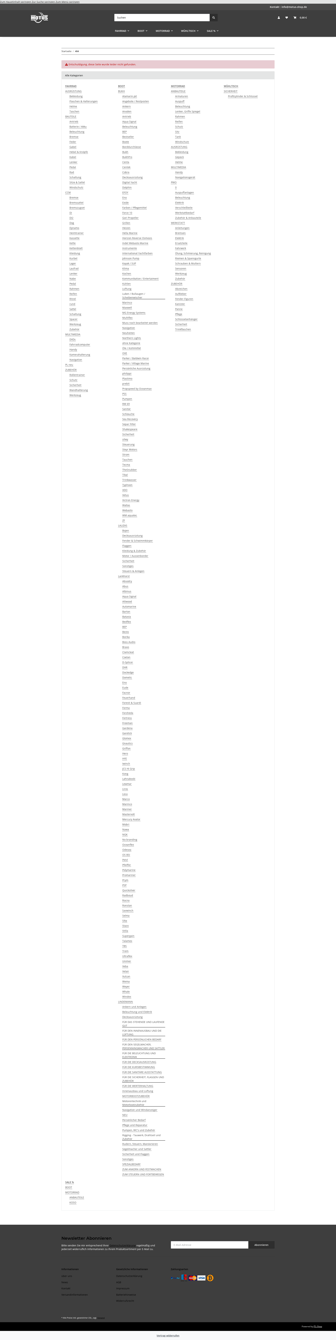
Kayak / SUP (129, 263)
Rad (71, 172)
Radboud (127, 895)
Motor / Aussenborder (135, 555)
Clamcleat (128, 652)
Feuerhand (128, 697)
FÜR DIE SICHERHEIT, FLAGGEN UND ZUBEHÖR (143, 1078)
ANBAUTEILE (178, 91)
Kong (125, 773)
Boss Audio (128, 642)
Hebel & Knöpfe (78, 152)
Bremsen (180, 233)
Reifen (73, 293)
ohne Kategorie (131, 343)
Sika (124, 920)
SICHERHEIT (230, 91)
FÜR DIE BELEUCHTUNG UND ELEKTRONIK (139, 1055)
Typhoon (127, 485)
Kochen (126, 273)
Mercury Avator (131, 819)
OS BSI (126, 854)
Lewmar (127, 783)
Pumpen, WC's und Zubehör (138, 1130)
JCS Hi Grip (128, 768)
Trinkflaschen (183, 329)
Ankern (126, 106)
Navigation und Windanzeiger (139, 1109)
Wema (126, 981)
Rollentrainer (77, 374)
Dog (71, 222)
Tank (178, 136)
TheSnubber (129, 469)
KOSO (72, 1202)
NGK (125, 834)
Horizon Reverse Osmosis (137, 238)
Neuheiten (128, 333)
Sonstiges (128, 566)
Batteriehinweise (126, 1294)
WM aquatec (129, 515)
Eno (124, 197)
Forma (126, 707)
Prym (125, 880)
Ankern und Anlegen (134, 1006)
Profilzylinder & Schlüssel (243, 96)
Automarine (129, 606)
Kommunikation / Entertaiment (140, 278)
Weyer (126, 986)
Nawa (125, 829)
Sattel (72, 309)
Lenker (73, 162)
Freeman (127, 723)
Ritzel (72, 298)
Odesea (126, 849)
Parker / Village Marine (135, 363)
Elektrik (179, 202)
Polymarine (128, 870)
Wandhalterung (78, 390)
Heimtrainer (76, 233)
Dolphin (127, 187)
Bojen (125, 530)
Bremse (73, 136)
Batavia (126, 616)
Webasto (127, 510)
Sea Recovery (130, 419)
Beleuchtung (76, 131)
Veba (125, 966)
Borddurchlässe (131, 147)
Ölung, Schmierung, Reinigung (193, 253)
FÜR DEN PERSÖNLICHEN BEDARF (141, 1039)
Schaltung (75, 177)
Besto (125, 631)
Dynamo (74, 228)
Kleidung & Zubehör (134, 550)
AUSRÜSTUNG (73, 91)
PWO (174, 182)
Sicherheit (75, 385)
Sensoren (180, 268)
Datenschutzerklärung (123, 1245)
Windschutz (76, 187)
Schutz (73, 380)
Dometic (127, 677)
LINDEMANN (125, 1001)
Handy (73, 349)
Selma (126, 915)
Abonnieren (261, 1245)
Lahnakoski (128, 778)
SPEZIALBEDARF (131, 1164)
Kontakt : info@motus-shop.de (288, 7)
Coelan (126, 657)
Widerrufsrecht (125, 1300)
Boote (125, 141)
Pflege (178, 314)
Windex (126, 996)
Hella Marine (129, 233)
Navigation (75, 359)
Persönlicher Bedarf (134, 1120)
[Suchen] (214, 17)
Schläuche (128, 414)
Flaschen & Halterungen (83, 101)
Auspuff (179, 101)
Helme (73, 106)
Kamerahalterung (79, 354)
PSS (124, 393)
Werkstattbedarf (184, 212)
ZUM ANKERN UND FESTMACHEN (141, 1169)
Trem (125, 951)
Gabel (72, 147)
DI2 (71, 217)
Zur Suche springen (44, 1)
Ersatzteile (181, 243)
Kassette (74, 238)
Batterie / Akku (78, 126)
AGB (118, 1282)
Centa (125, 162)
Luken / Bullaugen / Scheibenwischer (133, 295)
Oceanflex (128, 844)
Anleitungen (182, 228)
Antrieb (73, 121)
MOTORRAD (72, 1192)
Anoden (126, 111)
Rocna (126, 900)
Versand (101, 1317)
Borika (126, 637)
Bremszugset (77, 207)
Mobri (125, 824)
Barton (126, 611)
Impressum (123, 1288)
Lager (72, 263)
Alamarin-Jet (129, 96)
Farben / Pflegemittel (134, 207)
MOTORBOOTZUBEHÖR (136, 1096)
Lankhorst (124, 576)
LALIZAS (122, 525)
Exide (125, 202)
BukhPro (127, 157)
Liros (125, 789)
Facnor (126, 692)
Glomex (126, 738)
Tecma (126, 464)
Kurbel (73, 258)
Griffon (126, 748)
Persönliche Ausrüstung (136, 368)
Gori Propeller (130, 217)
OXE (124, 353)
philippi (126, 373)
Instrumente (129, 248)
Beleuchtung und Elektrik (137, 1011)
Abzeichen (181, 288)
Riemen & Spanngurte (188, 258)
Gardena (127, 728)
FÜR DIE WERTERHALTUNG (137, 1086)
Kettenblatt (76, 248)
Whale (126, 991)
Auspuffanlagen (184, 192)
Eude (125, 687)
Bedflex (126, 621)
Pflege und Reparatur (134, 1125)
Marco (126, 799)
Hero (125, 753)
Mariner (127, 809)
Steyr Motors (129, 449)
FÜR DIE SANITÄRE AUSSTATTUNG (142, 1072)
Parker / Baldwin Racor (135, 358)
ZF (123, 520)
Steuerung (128, 444)
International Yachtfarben (137, 253)
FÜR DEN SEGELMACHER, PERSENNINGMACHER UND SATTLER (143, 1046)
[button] (279, 18)
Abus (125, 586)
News (64, 1282)
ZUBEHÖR (71, 369)
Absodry (127, 581)
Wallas (126, 505)
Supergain (128, 935)
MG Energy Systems (133, 312)
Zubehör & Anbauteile (188, 217)
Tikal (125, 474)
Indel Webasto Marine (135, 243)
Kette (72, 243)
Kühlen (126, 283)
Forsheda (127, 713)
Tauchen (127, 459)
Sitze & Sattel (77, 182)
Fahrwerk (180, 248)
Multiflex (127, 317)
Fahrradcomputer (79, 344)
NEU (124, 1115)
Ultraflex (127, 956)
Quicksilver (128, 890)
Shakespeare (129, 429)
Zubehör (74, 329)
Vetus (125, 495)
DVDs (72, 339)
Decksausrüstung (132, 177)
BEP (124, 131)
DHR (124, 667)
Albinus (126, 591)
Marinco (127, 302)
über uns (66, 1276)
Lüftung (126, 288)
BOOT (68, 1187)
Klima (125, 268)
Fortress (127, 718)
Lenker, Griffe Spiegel (187, 111)
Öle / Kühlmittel (131, 348)
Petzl (125, 859)
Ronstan (127, 905)
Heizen (126, 228)
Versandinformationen (74, 1294)
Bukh (125, 152)
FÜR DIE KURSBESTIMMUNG (138, 1067)
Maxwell (127, 307)
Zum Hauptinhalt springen (16, 1)
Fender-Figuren (184, 298)
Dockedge (128, 672)
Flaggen (126, 545)
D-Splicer (127, 662)
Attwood (127, 601)
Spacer (73, 319)
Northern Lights (131, 338)
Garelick (127, 733)
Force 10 (127, 212)
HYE (124, 758)
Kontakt (65, 1288)
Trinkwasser (129, 479)
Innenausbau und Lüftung (137, 1091)
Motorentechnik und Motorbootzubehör (134, 1102)
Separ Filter (129, 424)
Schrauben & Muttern (188, 263)
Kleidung (74, 253)
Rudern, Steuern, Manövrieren (140, 1144)
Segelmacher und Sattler (136, 1149)
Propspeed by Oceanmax (137, 388)
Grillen (126, 222)
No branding (129, 839)
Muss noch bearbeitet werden (140, 322)
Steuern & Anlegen (133, 571)
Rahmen (74, 288)
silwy (125, 439)
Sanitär (126, 409)
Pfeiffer (126, 865)
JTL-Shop (318, 1326)
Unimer (126, 961)
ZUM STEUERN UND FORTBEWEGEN (143, 1174)
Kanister (180, 304)
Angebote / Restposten (135, 101)
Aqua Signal (129, 121)
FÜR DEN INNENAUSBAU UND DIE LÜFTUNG (142, 1032)
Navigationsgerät (185, 177)
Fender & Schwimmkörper (137, 540)
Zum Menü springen (68, 1)
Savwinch (127, 910)
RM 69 (126, 403)
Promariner (129, 875)
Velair (125, 971)
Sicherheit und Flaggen (135, 1154)
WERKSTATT (178, 222)
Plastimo (127, 378)
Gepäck (179, 157)
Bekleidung (76, 96)
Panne (179, 309)
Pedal (72, 167)
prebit (126, 383)
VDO (124, 490)
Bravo (125, 647)
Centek (126, 167)
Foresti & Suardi (131, 702)
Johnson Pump (130, 258)
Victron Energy (130, 500)
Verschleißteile (183, 207)
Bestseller (128, 136)
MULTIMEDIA (72, 334)
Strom (125, 454)
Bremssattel (76, 202)
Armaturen (181, 96)
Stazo (125, 925)
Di (70, 212)
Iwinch (126, 763)
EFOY (125, 192)
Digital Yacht (129, 182)
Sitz (177, 131)
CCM (68, 192)
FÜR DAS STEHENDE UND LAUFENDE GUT (143, 1023)
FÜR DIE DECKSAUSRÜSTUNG (139, 1062)
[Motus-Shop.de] (39, 17)
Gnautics (127, 743)
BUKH (121, 91)
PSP (124, 885)
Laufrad (74, 268)
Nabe (72, 278)
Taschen (74, 111)
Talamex (127, 941)
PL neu (69, 364)
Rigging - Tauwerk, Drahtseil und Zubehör (141, 1136)
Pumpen (127, 398)
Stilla (125, 930)
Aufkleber (181, 293)
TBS (124, 946)
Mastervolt (128, 814)
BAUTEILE (70, 116)
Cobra (125, 172)
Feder (72, 141)
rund (72, 304)
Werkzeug (75, 324)
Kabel (72, 157)
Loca (125, 794)
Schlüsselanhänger (186, 319)
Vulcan (126, 976)
